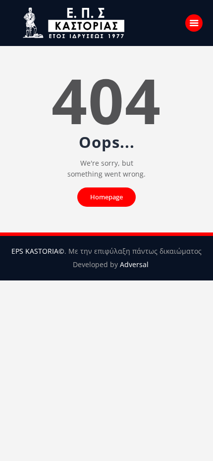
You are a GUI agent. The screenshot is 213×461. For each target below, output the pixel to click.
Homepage (106, 196)
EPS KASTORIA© (37, 251)
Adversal (134, 264)
